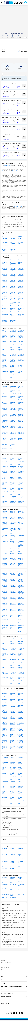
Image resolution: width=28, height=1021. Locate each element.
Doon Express (5, 117)
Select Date (23, 85)
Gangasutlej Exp (5, 100)
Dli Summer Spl (5, 152)
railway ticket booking (17, 206)
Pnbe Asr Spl (5, 143)
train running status (16, 170)
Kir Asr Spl (4, 91)
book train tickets (7, 165)
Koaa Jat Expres (5, 83)
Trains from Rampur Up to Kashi (9, 840)
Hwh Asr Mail (5, 108)
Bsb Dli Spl (4, 126)
